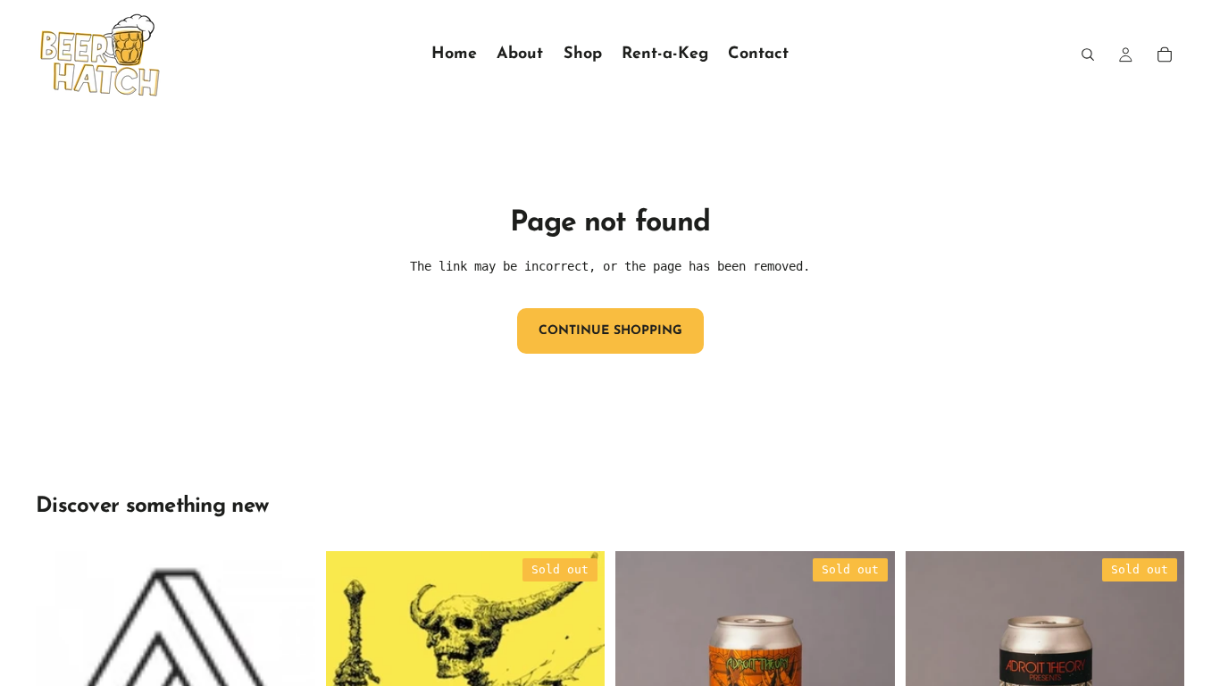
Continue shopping (610, 331)
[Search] (1087, 54)
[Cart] (1164, 54)
